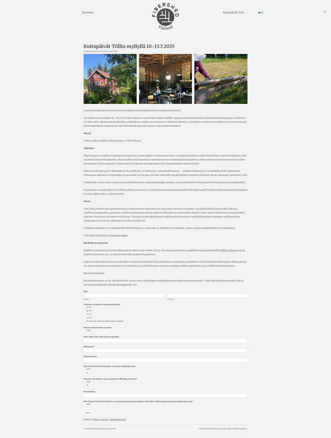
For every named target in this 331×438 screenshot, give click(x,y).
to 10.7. (89, 307)
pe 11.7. (89, 311)
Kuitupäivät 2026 (233, 12)
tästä (124, 235)
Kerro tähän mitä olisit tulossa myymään (101, 337)
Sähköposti (89, 347)
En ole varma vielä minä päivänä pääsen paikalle (104, 321)
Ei (87, 385)
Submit (88, 412)
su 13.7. (89, 318)
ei (87, 372)
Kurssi (104, 419)
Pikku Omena (228, 250)
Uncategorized (117, 419)
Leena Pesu (112, 51)
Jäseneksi (88, 12)
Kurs (97, 419)
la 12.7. (89, 314)
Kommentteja (89, 392)
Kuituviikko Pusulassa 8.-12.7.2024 (100, 429)
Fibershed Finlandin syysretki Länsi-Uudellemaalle (222, 429)
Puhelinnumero (90, 356)
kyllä (88, 369)
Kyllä (88, 330)
